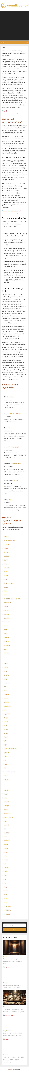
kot (5, 829)
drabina (6, 675)
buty (5, 591)
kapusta (6, 779)
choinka (6, 614)
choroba (6, 622)
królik (6, 848)
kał (5, 768)
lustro (6, 891)
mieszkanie (7, 914)
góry (5, 725)
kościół (6, 825)
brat (5, 579)
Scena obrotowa (16, 464)
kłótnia (6, 790)
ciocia (6, 633)
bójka (6, 575)
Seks (10, 428)
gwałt (6, 733)
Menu (3, 42)
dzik (5, 710)
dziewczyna (7, 706)
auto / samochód (9, 540)
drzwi (6, 687)
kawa (5, 776)
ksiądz (6, 852)
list (5, 883)
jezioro (6, 764)
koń (5, 821)
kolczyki (6, 805)
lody (5, 887)
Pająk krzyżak (15, 447)
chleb (6, 606)
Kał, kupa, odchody (14, 413)
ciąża (5, 630)
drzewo (6, 683)
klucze (6, 794)
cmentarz (7, 637)
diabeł (6, 667)
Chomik (15, 480)
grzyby (6, 729)
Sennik (10, 1069)
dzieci (6, 698)
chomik (6, 618)
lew (5, 875)
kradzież (6, 833)
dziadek (6, 694)
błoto (6, 571)
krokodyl (7, 840)
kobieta (6, 802)
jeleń (5, 756)
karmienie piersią (9, 772)
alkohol (6, 537)
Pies (10, 499)
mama (6, 898)
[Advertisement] (14, 25)
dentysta (7, 653)
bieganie (7, 564)
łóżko (6, 894)
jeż (5, 760)
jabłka (6, 741)
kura (5, 856)
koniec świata (8, 817)
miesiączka (7, 910)
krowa (6, 844)
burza (6, 587)
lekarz (6, 871)
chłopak (6, 610)
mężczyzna (7, 906)
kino (5, 798)
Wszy (11, 397)
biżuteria (7, 568)
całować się (7, 602)
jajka (5, 745)
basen (6, 560)
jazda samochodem (10, 748)
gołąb (6, 721)
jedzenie (6, 752)
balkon (6, 552)
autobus (6, 544)
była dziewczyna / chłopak (12, 599)
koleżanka (7, 813)
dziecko (6, 702)
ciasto (6, 626)
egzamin (7, 714)
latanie (6, 867)
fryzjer (6, 718)
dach (5, 649)
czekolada (7, 645)
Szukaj (14, 929)
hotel (5, 737)
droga (6, 679)
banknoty (7, 556)
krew (5, 836)
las (5, 864)
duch (5, 690)
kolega (6, 809)
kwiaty (6, 860)
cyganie (6, 641)
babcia (6, 548)
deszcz (6, 663)
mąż (5, 902)
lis (5, 879)
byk (5, 595)
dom (5, 671)
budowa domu (8, 583)
